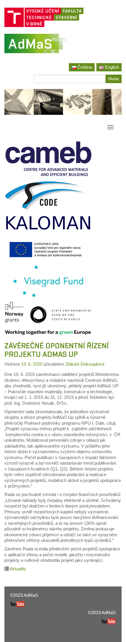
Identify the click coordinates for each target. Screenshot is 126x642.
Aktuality (18, 568)
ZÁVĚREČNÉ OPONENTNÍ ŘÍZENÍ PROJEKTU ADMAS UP (56, 350)
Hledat (113, 79)
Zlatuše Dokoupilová (84, 364)
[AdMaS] (35, 45)
